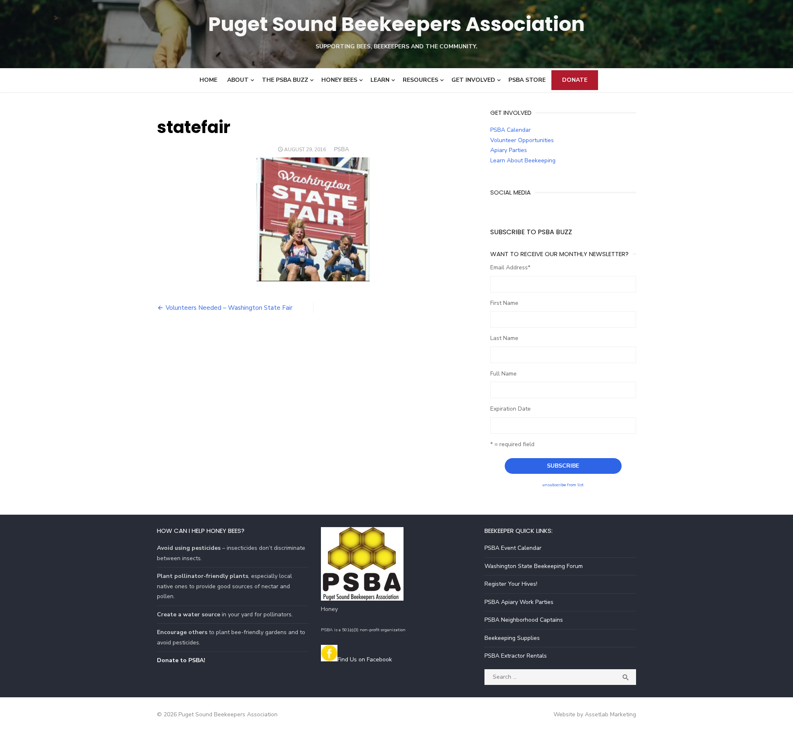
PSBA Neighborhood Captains (523, 620)
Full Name (503, 374)
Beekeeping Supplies (512, 638)
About (238, 80)
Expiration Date (510, 409)
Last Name (504, 338)
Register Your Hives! (510, 584)
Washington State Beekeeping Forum (533, 566)
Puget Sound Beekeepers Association (396, 24)
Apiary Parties (508, 150)
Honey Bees (339, 80)
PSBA (341, 149)
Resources (420, 80)
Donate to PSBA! (181, 660)
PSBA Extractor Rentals (515, 656)
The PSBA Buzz (285, 80)
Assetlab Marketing (610, 714)
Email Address (510, 267)
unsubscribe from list (563, 485)
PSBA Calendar (510, 130)
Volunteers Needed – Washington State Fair (229, 308)
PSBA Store (527, 80)
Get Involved (473, 80)
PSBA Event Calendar (512, 548)
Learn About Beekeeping (523, 160)
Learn (379, 80)
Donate (574, 80)
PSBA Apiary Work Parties (518, 602)
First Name (504, 303)
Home (208, 80)
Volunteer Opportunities (522, 140)
